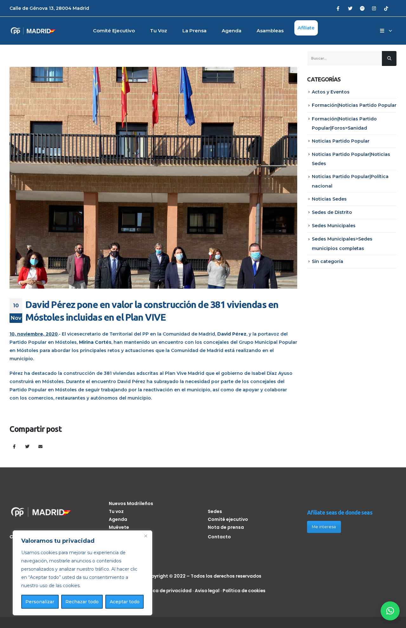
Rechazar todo (82, 602)
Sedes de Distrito (332, 212)
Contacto (219, 537)
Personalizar (39, 602)
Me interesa (324, 526)
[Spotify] (362, 8)
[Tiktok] (386, 8)
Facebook (14, 446)
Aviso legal (207, 590)
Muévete (119, 527)
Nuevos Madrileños (131, 503)
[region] (82, 572)
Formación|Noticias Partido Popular (354, 105)
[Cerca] (145, 536)
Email (40, 446)
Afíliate (306, 28)
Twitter (27, 446)
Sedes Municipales (334, 225)
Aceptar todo (125, 602)
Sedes (215, 511)
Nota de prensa (226, 527)
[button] (390, 610)
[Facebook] (338, 8)
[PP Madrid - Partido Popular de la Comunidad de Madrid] (33, 31)
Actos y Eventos (331, 92)
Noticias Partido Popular (341, 141)
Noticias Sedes (329, 199)
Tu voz (158, 31)
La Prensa (194, 31)
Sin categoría (327, 261)
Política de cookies (244, 590)
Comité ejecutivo (114, 31)
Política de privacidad (166, 590)
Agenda (231, 31)
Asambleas (270, 31)
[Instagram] (374, 8)
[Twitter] (350, 8)
